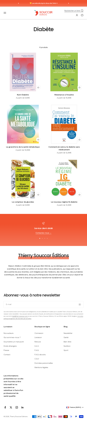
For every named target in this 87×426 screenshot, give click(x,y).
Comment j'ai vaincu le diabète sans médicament (64, 148)
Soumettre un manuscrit (14, 342)
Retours (38, 342)
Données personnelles (44, 363)
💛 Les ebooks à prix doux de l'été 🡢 (43, 3)
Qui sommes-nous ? (12, 337)
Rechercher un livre (72, 10)
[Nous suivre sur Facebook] (5, 407)
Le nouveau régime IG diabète (64, 202)
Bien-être (67, 342)
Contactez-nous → (43, 233)
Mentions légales (41, 367)
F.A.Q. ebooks (40, 354)
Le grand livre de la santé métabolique (23, 147)
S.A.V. (37, 346)
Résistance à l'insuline (64, 95)
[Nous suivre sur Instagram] (16, 407)
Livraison (38, 337)
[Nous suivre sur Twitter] (10, 407)
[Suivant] (68, 3)
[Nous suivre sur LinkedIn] (22, 407)
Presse (6, 350)
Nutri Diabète (23, 95)
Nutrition (67, 346)
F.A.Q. (37, 350)
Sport (66, 350)
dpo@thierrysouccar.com (20, 316)
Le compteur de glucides (23, 202)
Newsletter (68, 333)
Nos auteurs (8, 333)
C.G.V (37, 359)
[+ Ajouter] (38, 87)
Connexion (39, 333)
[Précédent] (18, 3)
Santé (66, 337)
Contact (7, 354)
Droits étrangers (10, 346)
